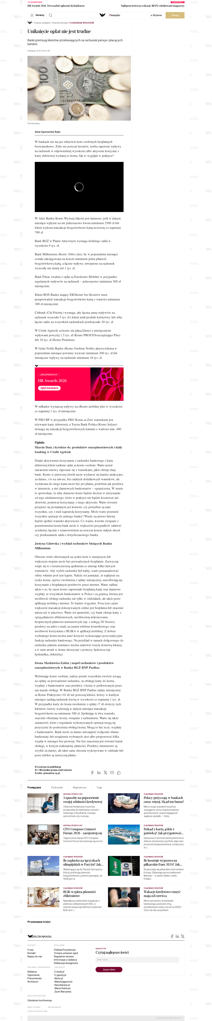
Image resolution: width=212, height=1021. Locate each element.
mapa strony (33, 1007)
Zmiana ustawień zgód (66, 953)
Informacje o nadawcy (65, 959)
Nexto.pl (58, 978)
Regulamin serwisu (64, 956)
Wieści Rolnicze (62, 988)
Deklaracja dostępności (66, 963)
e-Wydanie (156, 15)
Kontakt (31, 953)
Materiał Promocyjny (72, 794)
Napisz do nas (34, 956)
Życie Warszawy (62, 991)
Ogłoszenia (33, 975)
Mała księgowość (63, 981)
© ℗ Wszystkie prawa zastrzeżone (53, 770)
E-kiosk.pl (59, 971)
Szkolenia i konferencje (39, 1000)
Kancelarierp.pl (62, 985)
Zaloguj (175, 15)
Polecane (57, 787)
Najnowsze (79, 787)
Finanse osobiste (42, 23)
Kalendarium (54, 1007)
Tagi (99, 787)
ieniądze (114, 15)
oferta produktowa (37, 1011)
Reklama (32, 971)
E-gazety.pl (60, 975)
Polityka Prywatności (65, 950)
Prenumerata (34, 978)
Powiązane (34, 787)
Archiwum (32, 981)
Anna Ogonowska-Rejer (48, 132)
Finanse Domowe (60, 23)
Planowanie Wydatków (82, 23)
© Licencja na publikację (48, 767)
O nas (30, 950)
